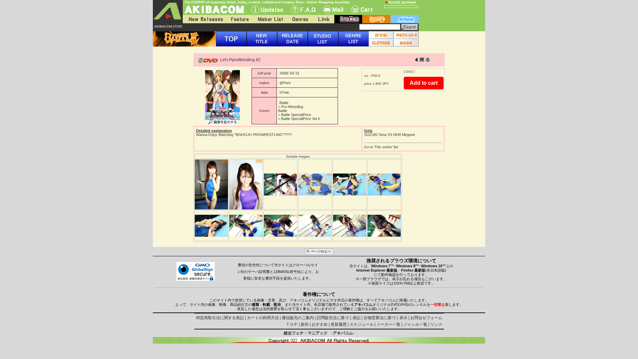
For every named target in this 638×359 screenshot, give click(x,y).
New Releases (204, 19)
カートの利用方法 (263, 317)
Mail (333, 9)
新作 (305, 324)
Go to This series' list (381, 147)
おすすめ (320, 324)
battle (376, 19)
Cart (362, 9)
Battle (283, 103)
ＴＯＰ (292, 324)
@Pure (285, 83)
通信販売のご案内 (298, 317)
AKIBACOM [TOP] (168, 26)
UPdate (267, 9)
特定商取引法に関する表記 (220, 317)
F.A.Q (303, 9)
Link (323, 19)
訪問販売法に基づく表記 (339, 317)
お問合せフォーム (426, 317)
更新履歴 (339, 324)
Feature (239, 19)
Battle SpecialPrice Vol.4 (300, 119)
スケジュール (361, 324)
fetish (348, 19)
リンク (436, 324)
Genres (299, 19)
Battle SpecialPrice (296, 115)
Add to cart (424, 83)
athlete (404, 19)
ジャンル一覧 (415, 324)
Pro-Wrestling (292, 107)
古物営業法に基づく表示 (385, 317)
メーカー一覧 (388, 324)
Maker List (270, 19)
